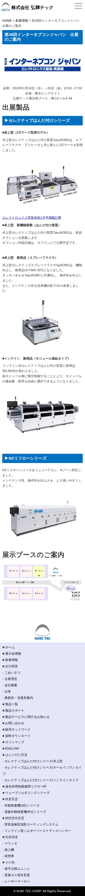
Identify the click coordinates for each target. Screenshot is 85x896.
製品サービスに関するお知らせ (27, 717)
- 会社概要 (9, 685)
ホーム (10, 647)
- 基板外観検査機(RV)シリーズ (24, 812)
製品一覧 (11, 704)
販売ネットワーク (18, 729)
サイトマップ (14, 742)
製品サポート (14, 710)
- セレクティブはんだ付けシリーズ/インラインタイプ (40, 780)
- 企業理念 (9, 679)
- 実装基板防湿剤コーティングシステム (30, 824)
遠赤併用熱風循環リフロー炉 (25, 786)
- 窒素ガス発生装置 (16, 875)
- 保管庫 (8, 856)
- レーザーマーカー (16, 881)
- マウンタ (9, 843)
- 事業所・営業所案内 (17, 698)
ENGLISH (12, 748)
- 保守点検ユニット (16, 868)
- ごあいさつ (11, 672)
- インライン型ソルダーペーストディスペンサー (36, 831)
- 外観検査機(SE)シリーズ (20, 805)
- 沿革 (6, 691)
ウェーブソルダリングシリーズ (27, 793)
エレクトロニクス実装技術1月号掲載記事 (31, 217)
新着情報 (11, 660)
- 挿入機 (8, 849)
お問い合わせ (14, 723)
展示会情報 (13, 653)
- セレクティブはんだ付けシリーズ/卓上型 (32, 761)
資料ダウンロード (18, 736)
